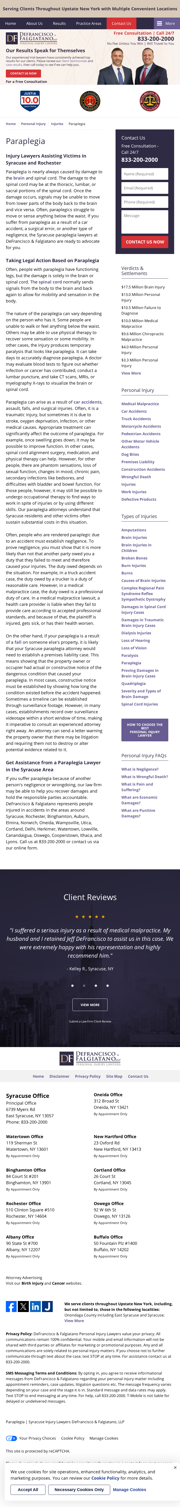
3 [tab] (96, 986)
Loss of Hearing (135, 640)
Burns (127, 573)
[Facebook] (11, 1306)
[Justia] (47, 1306)
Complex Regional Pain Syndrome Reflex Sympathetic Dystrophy (143, 593)
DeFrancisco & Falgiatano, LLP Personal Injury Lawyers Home (31, 38)
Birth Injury (32, 1283)
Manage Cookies (104, 1438)
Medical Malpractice (140, 403)
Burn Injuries (133, 565)
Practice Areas (88, 23)
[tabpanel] (30, 101)
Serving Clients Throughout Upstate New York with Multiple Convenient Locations (90, 8)
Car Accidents (134, 411)
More (170, 23)
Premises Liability (137, 461)
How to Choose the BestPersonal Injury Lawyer (145, 730)
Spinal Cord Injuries (139, 704)
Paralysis (129, 655)
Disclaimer (59, 1076)
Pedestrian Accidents (141, 433)
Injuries (128, 484)
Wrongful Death (136, 476)
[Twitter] (23, 1306)
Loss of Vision (134, 648)
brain (19, 178)
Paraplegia (131, 662)
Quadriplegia (133, 683)
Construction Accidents (143, 469)
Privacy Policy (88, 1076)
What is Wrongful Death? (144, 776)
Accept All (28, 1489)
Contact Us (121, 23)
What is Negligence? (140, 769)
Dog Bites (130, 454)
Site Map (114, 1076)
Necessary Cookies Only (79, 1489)
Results (59, 23)
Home (10, 23)
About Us (34, 23)
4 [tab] (107, 986)
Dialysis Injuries (136, 633)
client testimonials (74, 61)
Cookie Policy (72, 1438)
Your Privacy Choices (37, 1438)
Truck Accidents (136, 418)
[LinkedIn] (35, 1306)
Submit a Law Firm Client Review (90, 1021)
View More (131, 373)
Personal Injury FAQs (144, 755)
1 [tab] (72, 986)
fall (18, 642)
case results (14, 64)
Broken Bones (134, 558)
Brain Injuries (134, 537)
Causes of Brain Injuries (143, 580)
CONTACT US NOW (23, 73)
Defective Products (138, 499)
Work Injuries (133, 491)
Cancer (58, 1283)
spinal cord (50, 282)
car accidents (87, 402)
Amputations (133, 530)
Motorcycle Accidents (141, 426)
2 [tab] (84, 986)
